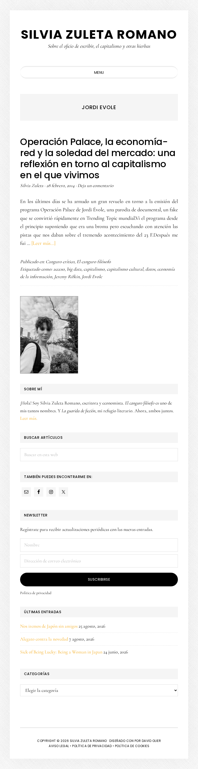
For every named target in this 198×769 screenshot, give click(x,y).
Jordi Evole (92, 276)
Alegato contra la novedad (44, 639)
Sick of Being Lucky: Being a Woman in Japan (61, 652)
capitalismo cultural (125, 269)
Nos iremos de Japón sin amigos (49, 626)
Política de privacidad (35, 593)
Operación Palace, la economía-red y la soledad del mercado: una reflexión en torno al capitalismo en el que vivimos (98, 158)
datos (150, 269)
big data (74, 269)
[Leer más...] (43, 243)
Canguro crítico (60, 261)
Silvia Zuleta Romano (99, 34)
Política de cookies (132, 746)
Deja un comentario (95, 185)
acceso (59, 269)
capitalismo (94, 269)
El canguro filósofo (94, 261)
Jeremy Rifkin (67, 276)
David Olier (151, 741)
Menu (99, 72)
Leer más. (28, 418)
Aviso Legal (59, 746)
